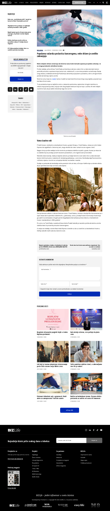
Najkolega (35, 455)
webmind (25, 109)
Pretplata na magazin (62, 460)
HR (22, 105)
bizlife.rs (62, 500)
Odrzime (12, 107)
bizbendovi (26, 102)
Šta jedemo (35, 463)
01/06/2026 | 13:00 (75, 401)
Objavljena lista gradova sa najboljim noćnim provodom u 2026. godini (19, 26)
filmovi (18, 105)
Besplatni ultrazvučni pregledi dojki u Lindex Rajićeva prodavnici (52, 333)
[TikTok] (26, 89)
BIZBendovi (35, 471)
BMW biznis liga (36, 474)
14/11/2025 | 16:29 (41, 401)
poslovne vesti (20, 107)
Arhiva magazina (61, 466)
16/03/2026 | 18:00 (41, 337)
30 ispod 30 (14, 102)
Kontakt (83, 457)
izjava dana (27, 105)
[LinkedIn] (15, 89)
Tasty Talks (35, 468)
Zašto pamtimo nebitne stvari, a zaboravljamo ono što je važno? (86, 365)
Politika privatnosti (86, 463)
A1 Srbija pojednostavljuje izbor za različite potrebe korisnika (18, 49)
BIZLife (49, 50)
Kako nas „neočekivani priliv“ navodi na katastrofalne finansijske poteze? (19, 20)
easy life (12, 105)
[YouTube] (31, 89)
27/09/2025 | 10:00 (75, 369)
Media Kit (59, 457)
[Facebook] (20, 89)
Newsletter (59, 463)
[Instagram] (10, 89)
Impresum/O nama (86, 455)
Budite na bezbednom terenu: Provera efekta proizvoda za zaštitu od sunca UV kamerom (85, 397)
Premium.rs (44, 500)
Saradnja (58, 455)
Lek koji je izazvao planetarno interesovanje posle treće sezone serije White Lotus (52, 365)
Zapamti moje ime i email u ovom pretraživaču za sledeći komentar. (62, 289)
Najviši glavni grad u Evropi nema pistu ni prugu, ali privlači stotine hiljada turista (19, 33)
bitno (20, 102)
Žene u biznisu (36, 457)
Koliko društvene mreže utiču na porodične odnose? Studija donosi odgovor (18, 41)
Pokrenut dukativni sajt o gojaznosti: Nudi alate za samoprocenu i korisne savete (52, 397)
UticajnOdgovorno (37, 460)
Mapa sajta (84, 460)
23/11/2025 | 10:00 (41, 369)
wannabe (19, 109)
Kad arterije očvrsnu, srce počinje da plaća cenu (84, 333)
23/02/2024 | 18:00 (57, 50)
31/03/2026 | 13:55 (75, 337)
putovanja (27, 107)
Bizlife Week (35, 477)
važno (13, 109)
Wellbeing (40, 50)
